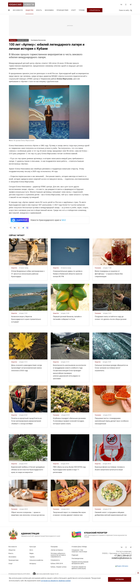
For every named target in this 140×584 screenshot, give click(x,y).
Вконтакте (121, 4)
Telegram (130, 4)
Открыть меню (9, 11)
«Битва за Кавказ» (57, 550)
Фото (31, 550)
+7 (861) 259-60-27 (123, 555)
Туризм (81, 10)
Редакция (75, 555)
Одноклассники (125, 4)
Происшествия (62, 10)
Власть (39, 10)
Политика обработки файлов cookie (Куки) (79, 567)
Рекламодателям (77, 558)
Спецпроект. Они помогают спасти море (79, 550)
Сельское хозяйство (36, 560)
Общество (29, 10)
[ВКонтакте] (14, 227)
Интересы (33, 563)
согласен (119, 579)
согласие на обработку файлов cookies (56, 581)
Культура (33, 546)
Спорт (73, 10)
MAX (63, 220)
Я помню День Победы (79, 546)
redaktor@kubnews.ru (122, 558)
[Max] (27, 227)
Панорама (54, 546)
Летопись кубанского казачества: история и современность (58, 555)
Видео (32, 553)
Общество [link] (14, 268)
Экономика (49, 10)
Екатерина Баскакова (38, 40)
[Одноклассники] (18, 227)
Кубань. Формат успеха (58, 567)
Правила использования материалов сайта (80, 562)
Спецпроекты (94, 10)
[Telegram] (23, 227)
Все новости (18, 10)
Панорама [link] (98, 268)
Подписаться (22, 220)
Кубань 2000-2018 (57, 563)
